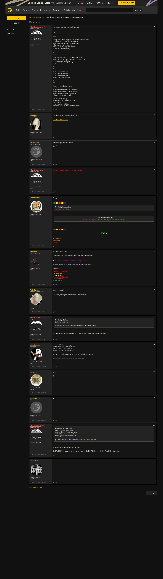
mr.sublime (34, 142)
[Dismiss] (154, 3)
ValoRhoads (34, 290)
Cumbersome (35, 398)
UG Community (34, 17)
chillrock (33, 251)
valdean (33, 460)
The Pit (44, 17)
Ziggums (33, 115)
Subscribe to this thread (35, 487)
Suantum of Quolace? (60, 120)
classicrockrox (35, 27)
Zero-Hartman (35, 197)
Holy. (32, 372)
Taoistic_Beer (35, 345)
